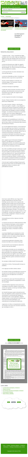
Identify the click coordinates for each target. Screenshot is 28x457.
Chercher (23, 12)
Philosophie (8, 16)
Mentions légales (15, 445)
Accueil (2, 16)
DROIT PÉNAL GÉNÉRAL (8, 393)
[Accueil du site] (14, 2)
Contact (8, 445)
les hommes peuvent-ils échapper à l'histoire (13, 390)
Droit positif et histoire (8, 392)
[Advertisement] (8, 40)
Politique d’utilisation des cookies (17, 447)
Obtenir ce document (14, 48)
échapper (13, 402)
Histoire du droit (6, 389)
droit (9, 402)
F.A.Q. (4, 445)
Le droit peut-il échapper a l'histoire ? (11, 387)
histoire (18, 402)
